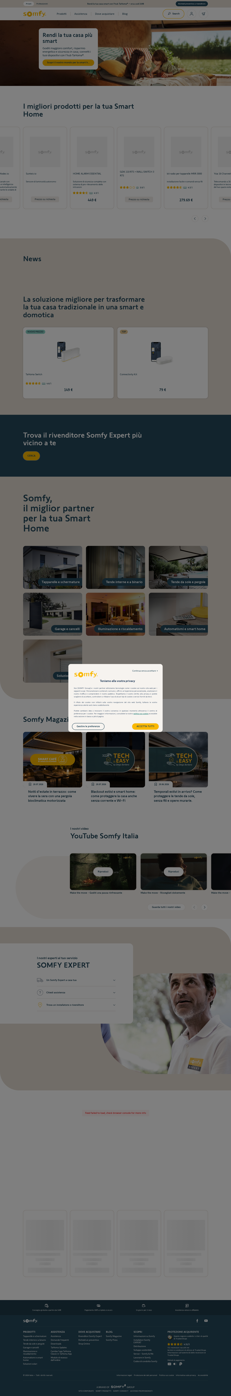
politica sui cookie (140, 714)
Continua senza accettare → (145, 670)
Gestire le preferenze (88, 726)
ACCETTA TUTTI (145, 726)
